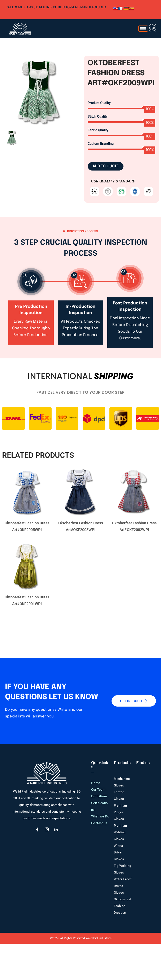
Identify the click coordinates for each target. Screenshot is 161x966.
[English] (115, 8)
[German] (126, 8)
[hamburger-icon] (143, 29)
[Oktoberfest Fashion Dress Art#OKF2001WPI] (27, 566)
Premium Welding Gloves (120, 832)
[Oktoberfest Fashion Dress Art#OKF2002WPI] (134, 492)
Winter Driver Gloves (119, 852)
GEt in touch (131, 701)
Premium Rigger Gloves (120, 812)
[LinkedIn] (56, 830)
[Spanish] (131, 8)
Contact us (99, 823)
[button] (153, 28)
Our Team (98, 790)
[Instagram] (47, 830)
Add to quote (106, 166)
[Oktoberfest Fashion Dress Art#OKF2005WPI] (27, 492)
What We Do (100, 816)
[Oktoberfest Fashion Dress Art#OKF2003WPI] (80, 492)
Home (95, 783)
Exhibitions (99, 796)
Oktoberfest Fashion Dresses (122, 906)
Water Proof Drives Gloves (122, 885)
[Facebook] (37, 830)
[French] (120, 8)
